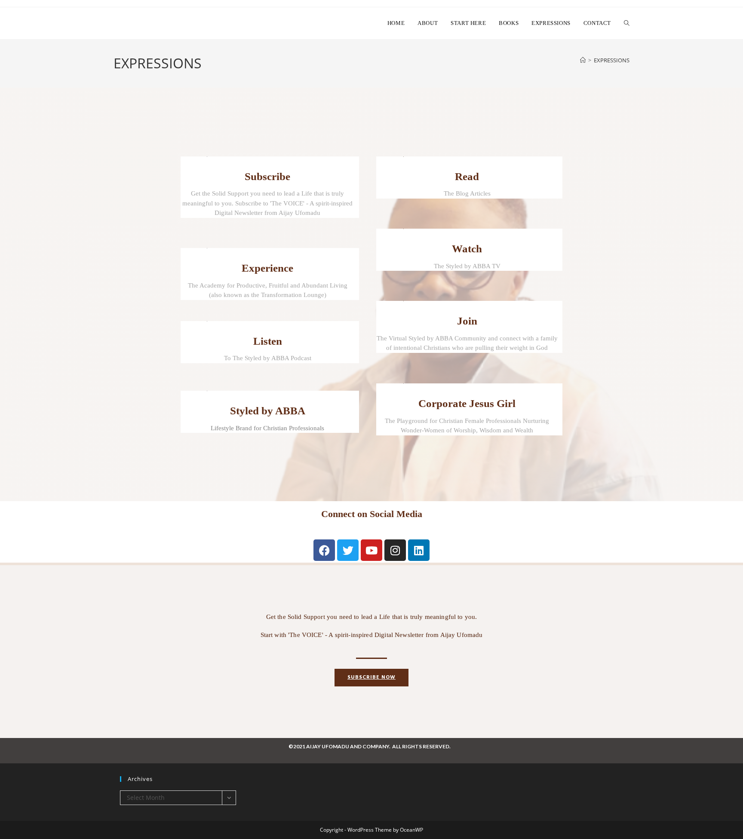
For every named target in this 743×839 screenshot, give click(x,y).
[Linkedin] (419, 550)
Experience (267, 268)
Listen (267, 341)
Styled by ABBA (267, 410)
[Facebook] (324, 550)
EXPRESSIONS (611, 60)
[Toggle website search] (626, 23)
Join (467, 321)
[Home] (583, 60)
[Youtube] (371, 550)
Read (467, 176)
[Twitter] (348, 550)
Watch (467, 248)
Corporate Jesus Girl (467, 403)
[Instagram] (395, 550)
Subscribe (267, 176)
